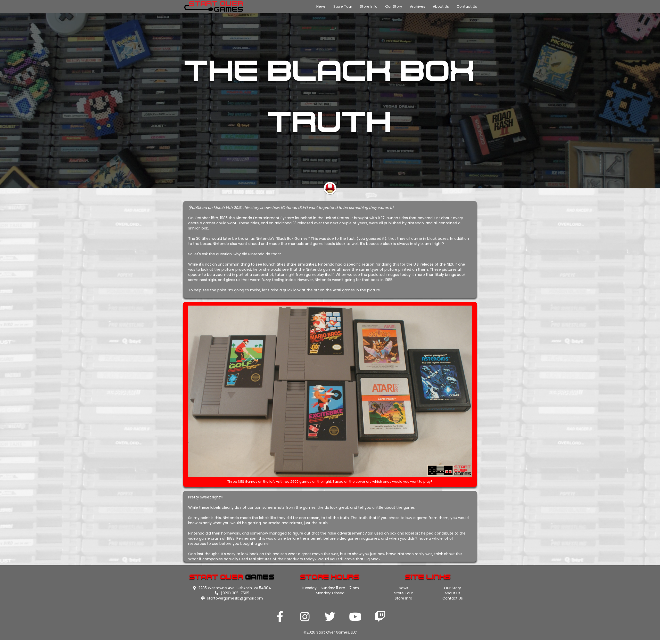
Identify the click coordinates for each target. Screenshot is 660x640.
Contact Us (467, 6)
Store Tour (342, 6)
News (321, 6)
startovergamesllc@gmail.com (234, 598)
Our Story (393, 6)
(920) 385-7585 (234, 593)
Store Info (368, 6)
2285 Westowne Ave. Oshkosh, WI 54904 (234, 587)
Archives (417, 6)
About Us (441, 6)
